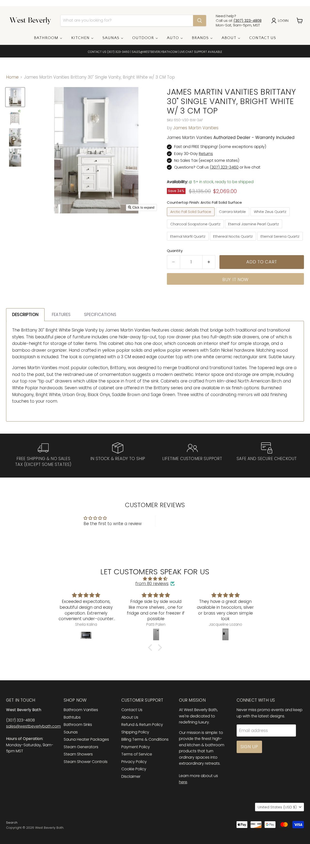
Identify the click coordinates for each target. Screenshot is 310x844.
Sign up (249, 747)
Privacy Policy (134, 761)
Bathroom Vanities (81, 710)
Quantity (175, 251)
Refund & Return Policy (142, 724)
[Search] (199, 20)
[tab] (25, 314)
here (183, 782)
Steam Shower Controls (86, 761)
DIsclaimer (130, 776)
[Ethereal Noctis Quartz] (233, 241)
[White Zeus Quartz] (270, 217)
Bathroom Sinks (78, 724)
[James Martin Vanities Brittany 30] (15, 97)
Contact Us (131, 710)
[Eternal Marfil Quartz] (188, 241)
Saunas (71, 732)
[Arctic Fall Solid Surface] (191, 217)
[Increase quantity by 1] (209, 262)
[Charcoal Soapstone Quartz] (196, 229)
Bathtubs (72, 717)
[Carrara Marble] (233, 217)
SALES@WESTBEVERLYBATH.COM (154, 52)
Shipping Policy (135, 732)
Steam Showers (78, 754)
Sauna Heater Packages (86, 739)
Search (11, 822)
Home (12, 77)
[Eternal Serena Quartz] (280, 241)
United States (277, 807)
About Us (129, 717)
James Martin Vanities (195, 128)
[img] (155, 578)
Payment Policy (135, 747)
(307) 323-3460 (118, 52)
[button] (151, 647)
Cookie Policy (133, 769)
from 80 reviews (152, 583)
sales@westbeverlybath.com (33, 726)
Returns (206, 153)
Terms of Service (136, 754)
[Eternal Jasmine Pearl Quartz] (254, 229)
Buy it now (235, 279)
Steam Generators (81, 747)
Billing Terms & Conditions (145, 739)
